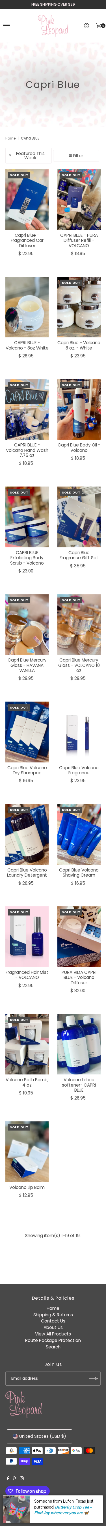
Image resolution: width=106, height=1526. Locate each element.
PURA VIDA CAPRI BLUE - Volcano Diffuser (79, 977)
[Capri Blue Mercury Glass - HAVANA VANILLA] (27, 624)
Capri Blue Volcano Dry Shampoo (27, 770)
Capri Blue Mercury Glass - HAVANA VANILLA (27, 665)
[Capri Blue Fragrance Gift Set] (79, 516)
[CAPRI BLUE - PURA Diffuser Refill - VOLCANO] (79, 199)
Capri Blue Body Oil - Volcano (79, 447)
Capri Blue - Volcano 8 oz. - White (78, 345)
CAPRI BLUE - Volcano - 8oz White (27, 345)
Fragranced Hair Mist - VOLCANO (27, 974)
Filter (78, 156)
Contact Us (53, 1321)
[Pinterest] (14, 1479)
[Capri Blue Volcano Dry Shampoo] (27, 732)
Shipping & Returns (53, 1315)
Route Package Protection (53, 1340)
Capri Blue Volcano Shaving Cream (79, 872)
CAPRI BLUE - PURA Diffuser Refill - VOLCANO (79, 240)
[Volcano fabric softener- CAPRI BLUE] (79, 1044)
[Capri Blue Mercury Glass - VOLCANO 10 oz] (79, 624)
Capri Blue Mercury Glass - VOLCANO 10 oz (79, 665)
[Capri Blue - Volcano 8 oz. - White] (79, 307)
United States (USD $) (42, 1436)
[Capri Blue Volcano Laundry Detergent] (27, 834)
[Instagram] (22, 1479)
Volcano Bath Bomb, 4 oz (27, 1082)
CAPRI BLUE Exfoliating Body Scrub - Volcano (27, 558)
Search (53, 1347)
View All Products (53, 1334)
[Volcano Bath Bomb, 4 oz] (27, 1044)
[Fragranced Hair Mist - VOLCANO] (27, 936)
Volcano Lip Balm (27, 1187)
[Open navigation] (6, 26)
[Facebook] (8, 1479)
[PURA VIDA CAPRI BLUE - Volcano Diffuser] (79, 936)
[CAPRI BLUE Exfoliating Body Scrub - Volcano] (27, 516)
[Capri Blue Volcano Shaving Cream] (79, 834)
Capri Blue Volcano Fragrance (79, 770)
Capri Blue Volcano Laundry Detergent (27, 872)
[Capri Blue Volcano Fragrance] (79, 732)
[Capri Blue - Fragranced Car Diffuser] (27, 199)
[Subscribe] (93, 1379)
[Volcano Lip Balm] (27, 1151)
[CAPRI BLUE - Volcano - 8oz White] (27, 307)
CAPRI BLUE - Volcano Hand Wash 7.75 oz (27, 450)
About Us (53, 1327)
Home (10, 138)
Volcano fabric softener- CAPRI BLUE (79, 1085)
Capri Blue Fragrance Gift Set (79, 555)
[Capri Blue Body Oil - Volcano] (79, 409)
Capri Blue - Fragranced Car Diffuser (27, 240)
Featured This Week (30, 156)
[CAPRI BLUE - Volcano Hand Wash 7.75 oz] (27, 409)
